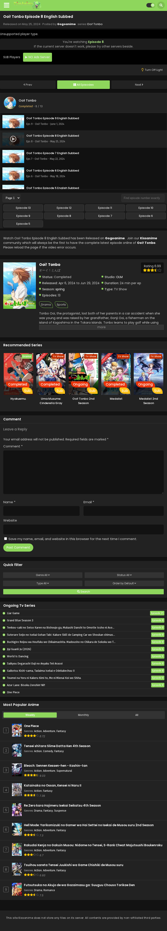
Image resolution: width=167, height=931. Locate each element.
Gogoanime (66, 24)
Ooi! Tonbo (95, 24)
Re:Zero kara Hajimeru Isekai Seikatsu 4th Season (62, 806)
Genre (41, 575)
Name (9, 502)
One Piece (31, 726)
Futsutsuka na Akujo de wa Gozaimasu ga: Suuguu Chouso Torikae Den (79, 885)
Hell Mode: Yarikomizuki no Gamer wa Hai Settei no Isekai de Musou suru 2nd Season (89, 825)
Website (10, 520)
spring (60, 289)
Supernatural (64, 770)
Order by (123, 583)
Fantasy (61, 731)
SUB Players (11, 57)
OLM (119, 277)
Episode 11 (105, 208)
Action (38, 731)
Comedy (48, 751)
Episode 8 (64, 216)
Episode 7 (105, 216)
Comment (13, 446)
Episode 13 (23, 208)
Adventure (49, 731)
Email (89, 502)
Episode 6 (146, 216)
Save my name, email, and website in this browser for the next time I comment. (72, 539)
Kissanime (148, 238)
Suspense (60, 810)
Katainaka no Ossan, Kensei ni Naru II (52, 785)
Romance (49, 890)
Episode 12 (64, 208)
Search (85, 591)
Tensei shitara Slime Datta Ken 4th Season (57, 746)
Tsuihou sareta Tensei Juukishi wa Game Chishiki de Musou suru (73, 865)
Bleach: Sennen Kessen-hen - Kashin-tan (55, 766)
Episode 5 (23, 224)
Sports (61, 304)
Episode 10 (146, 208)
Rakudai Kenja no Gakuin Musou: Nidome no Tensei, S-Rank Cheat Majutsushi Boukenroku (93, 845)
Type (42, 583)
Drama (46, 304)
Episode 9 (23, 216)
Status (123, 575)
